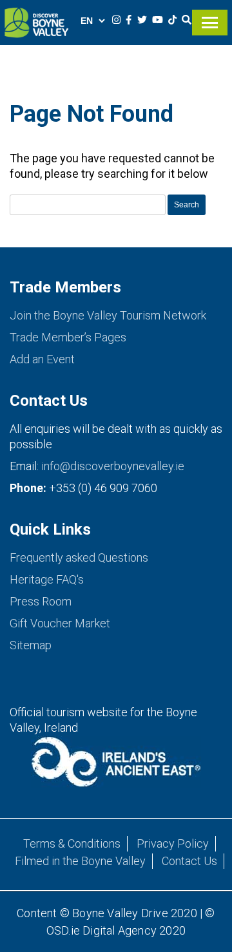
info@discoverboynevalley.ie (112, 466)
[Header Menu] (209, 16)
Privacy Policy (173, 843)
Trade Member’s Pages (68, 337)
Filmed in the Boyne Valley (80, 861)
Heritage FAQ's (47, 579)
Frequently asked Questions (79, 557)
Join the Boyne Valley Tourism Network (108, 315)
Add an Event (42, 359)
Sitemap (31, 645)
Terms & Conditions (72, 843)
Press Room (41, 601)
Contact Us (189, 861)
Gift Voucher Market (60, 623)
